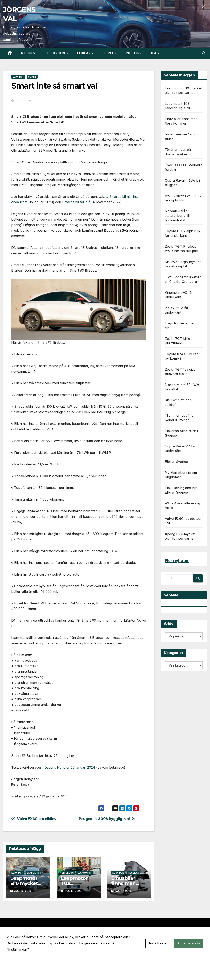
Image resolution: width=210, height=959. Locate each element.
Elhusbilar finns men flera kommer (127, 883)
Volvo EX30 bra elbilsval (38, 819)
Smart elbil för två (76, 202)
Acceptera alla (188, 943)
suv (42, 174)
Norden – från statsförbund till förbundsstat (177, 215)
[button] (203, 53)
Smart (32, 77)
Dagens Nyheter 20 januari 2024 (69, 767)
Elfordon (56, 53)
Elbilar (84, 53)
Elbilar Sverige (176, 462)
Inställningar (158, 943)
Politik (133, 53)
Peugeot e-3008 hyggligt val (104, 819)
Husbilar (133, 872)
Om (154, 53)
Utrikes (28, 53)
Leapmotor (34, 872)
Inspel (108, 53)
